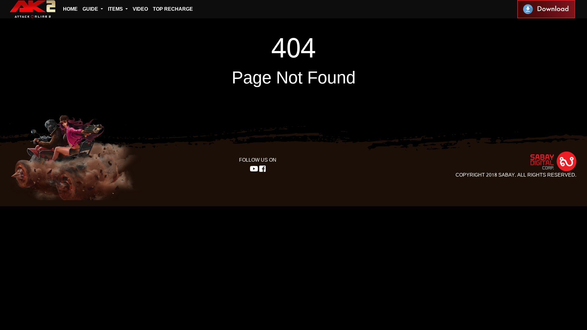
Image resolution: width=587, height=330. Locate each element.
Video (140, 9)
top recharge (173, 9)
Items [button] (116, 9)
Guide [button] (91, 9)
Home (70, 9)
